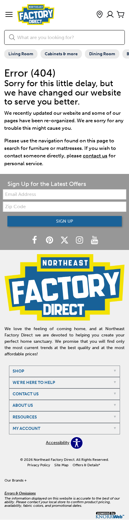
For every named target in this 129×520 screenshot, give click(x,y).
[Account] (110, 15)
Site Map (61, 465)
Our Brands (15, 480)
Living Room (20, 53)
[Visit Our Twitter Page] (65, 240)
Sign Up (64, 221)
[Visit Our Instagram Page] (80, 240)
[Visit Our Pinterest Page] (50, 240)
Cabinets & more (61, 53)
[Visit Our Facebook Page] (35, 240)
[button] (9, 15)
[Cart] (120, 15)
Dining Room (102, 53)
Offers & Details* (86, 465)
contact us (95, 156)
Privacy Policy (38, 465)
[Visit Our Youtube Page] (94, 240)
